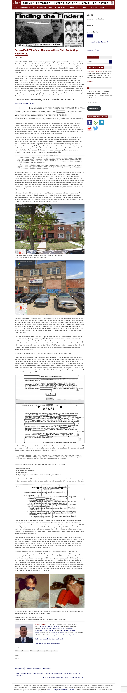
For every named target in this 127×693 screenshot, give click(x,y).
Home (15, 7)
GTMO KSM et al (25, 7)
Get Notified (94, 108)
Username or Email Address (95, 19)
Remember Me (93, 32)
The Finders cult (47, 668)
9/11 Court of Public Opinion (42, 7)
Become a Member (73, 7)
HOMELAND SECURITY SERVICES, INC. (48, 626)
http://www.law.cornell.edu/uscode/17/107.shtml (61, 689)
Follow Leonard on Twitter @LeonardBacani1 (49, 639)
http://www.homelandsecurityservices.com (66, 635)
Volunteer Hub (60, 7)
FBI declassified (19, 668)
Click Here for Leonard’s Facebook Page (47, 643)
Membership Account (93, 50)
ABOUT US (93, 7)
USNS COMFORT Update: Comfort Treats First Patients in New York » (63, 677)
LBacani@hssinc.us (58, 633)
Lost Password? (103, 42)
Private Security (48, 631)
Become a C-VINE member (95, 71)
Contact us (103, 7)
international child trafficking (33, 668)
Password (90, 25)
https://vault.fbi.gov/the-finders (24, 103)
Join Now (94, 42)
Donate (85, 7)
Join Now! (90, 81)
